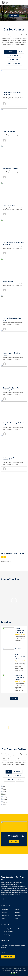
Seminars (17, 771)
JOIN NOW (14, 841)
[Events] (14, 794)
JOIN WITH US (14, 727)
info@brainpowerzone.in (10, 935)
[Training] (14, 799)
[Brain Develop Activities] (17, 155)
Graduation (5, 909)
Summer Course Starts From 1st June (19, 630)
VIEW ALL (14, 698)
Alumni (16, 918)
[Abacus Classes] (17, 268)
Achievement (19, 775)
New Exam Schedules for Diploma (19, 677)
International (5, 915)
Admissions (5, 912)
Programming (14, 55)
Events (20, 779)
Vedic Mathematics (9, 205)
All (9, 771)
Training (7, 775)
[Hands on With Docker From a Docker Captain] (17, 375)
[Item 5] (14, 792)
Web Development (14, 64)
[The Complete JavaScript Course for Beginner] (17, 229)
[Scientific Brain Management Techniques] (17, 79)
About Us (17, 912)
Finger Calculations (9, 131)
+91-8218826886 (8, 932)
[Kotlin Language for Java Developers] (17, 445)
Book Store (18, 915)
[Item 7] (14, 786)
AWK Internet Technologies (19, 970)
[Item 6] (14, 789)
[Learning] (14, 797)
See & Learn (9, 779)
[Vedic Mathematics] (17, 192)
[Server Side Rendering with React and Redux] (17, 410)
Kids (20, 51)
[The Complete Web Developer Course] (17, 305)
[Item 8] (14, 805)
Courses (17, 909)
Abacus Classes (8, 281)
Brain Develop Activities (10, 168)
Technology (14, 60)
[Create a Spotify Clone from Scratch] (17, 340)
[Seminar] (14, 802)
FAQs (3, 918)
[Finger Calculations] (17, 118)
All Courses (10, 51)
